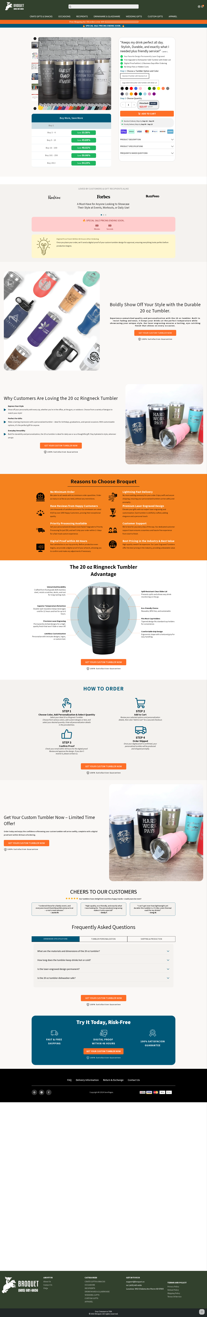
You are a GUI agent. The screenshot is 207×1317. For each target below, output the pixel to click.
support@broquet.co (135, 1282)
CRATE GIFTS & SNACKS (41, 16)
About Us (47, 1282)
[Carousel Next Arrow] (35, 108)
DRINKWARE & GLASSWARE (107, 16)
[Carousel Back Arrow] (35, 38)
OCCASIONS (64, 16)
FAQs (45, 1288)
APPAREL (173, 16)
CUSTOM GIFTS (155, 16)
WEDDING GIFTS (134, 16)
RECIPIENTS (82, 16)
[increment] (134, 104)
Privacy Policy (173, 1287)
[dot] (101, 214)
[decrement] (123, 104)
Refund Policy (173, 1290)
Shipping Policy (173, 1293)
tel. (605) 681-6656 (134, 1285)
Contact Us (47, 1285)
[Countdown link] (103, 227)
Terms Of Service (174, 1297)
